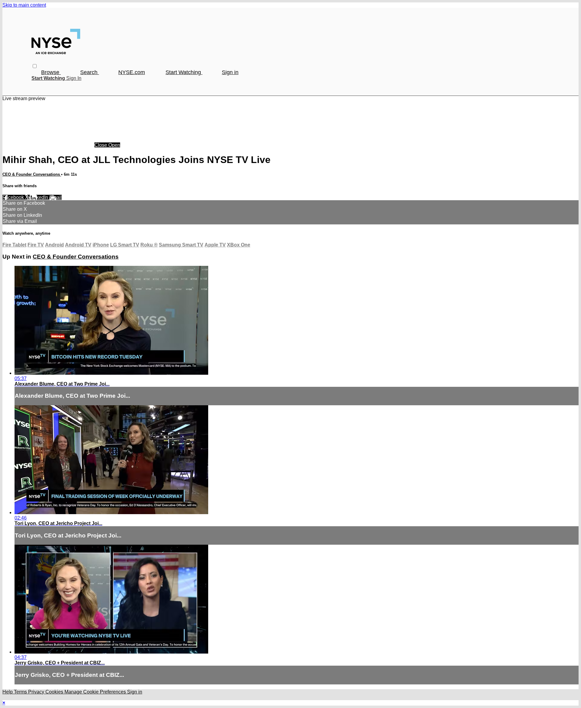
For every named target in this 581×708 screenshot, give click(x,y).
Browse (51, 72)
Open (114, 145)
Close (101, 145)
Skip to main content (24, 5)
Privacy (36, 691)
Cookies (54, 691)
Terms (21, 691)
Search (89, 72)
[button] (35, 66)
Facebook (13, 197)
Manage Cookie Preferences (95, 691)
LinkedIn (39, 197)
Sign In (73, 78)
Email (55, 197)
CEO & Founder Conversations (31, 174)
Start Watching (184, 72)
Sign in (230, 72)
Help (8, 691)
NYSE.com (131, 72)
